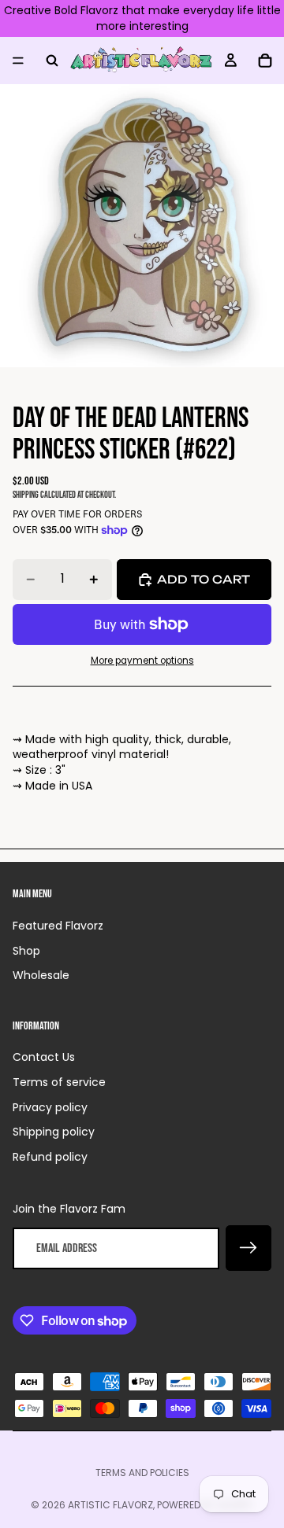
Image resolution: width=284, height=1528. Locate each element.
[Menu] (18, 60)
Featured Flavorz (58, 925)
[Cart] (265, 60)
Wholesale (41, 975)
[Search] (52, 60)
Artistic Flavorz (110, 1504)
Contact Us (44, 1057)
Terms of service (59, 1082)
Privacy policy (50, 1107)
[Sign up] (248, 1248)
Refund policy (50, 1157)
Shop (26, 951)
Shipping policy (54, 1132)
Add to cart (203, 579)
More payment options (142, 660)
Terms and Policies (142, 1472)
